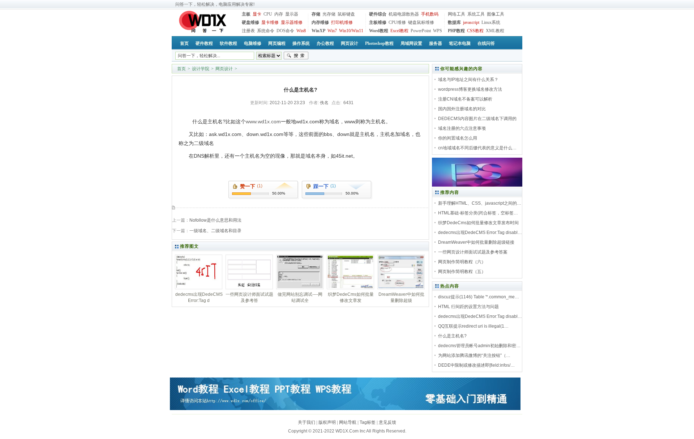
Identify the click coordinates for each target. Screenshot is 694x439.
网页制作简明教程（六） (462, 261)
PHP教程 (456, 30)
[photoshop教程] (477, 185)
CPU (268, 14)
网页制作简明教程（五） (462, 271)
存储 (316, 14)
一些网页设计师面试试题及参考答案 (472, 252)
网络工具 (456, 14)
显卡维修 (270, 22)
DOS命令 (285, 30)
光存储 (328, 14)
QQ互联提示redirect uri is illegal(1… (473, 326)
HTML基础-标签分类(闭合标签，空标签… (478, 213)
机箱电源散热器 (404, 14)
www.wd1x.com (263, 121)
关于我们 (306, 422)
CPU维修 (397, 22)
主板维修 (377, 22)
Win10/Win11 (351, 30)
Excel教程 (399, 30)
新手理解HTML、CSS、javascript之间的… (479, 203)
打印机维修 (342, 22)
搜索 (296, 56)
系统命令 (265, 30)
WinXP (318, 30)
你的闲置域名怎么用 (457, 138)
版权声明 (327, 422)
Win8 (301, 30)
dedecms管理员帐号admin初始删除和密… (479, 345)
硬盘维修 (250, 22)
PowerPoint (421, 30)
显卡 (257, 14)
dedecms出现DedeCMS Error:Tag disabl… (480, 232)
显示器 (291, 14)
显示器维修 (292, 22)
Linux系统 (490, 22)
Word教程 (378, 30)
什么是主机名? (452, 335)
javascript (471, 22)
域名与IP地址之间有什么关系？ (468, 79)
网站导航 (347, 422)
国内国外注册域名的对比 (462, 108)
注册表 (248, 30)
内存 (278, 14)
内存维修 (320, 22)
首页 (181, 68)
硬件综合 (377, 14)
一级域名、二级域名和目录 (215, 230)
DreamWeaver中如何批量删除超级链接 (476, 242)
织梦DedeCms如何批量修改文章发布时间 (478, 222)
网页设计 (224, 68)
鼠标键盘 (346, 14)
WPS (437, 30)
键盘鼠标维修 (421, 22)
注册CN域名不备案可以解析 (465, 99)
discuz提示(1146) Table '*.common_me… (478, 296)
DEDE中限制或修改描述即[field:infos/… (476, 365)
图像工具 (495, 14)
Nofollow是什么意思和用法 (215, 220)
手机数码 (429, 14)
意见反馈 (387, 422)
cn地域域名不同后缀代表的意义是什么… (477, 147)
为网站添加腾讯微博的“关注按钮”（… (474, 355)
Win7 (332, 30)
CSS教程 (475, 30)
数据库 (454, 22)
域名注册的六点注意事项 (462, 128)
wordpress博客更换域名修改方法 (470, 89)
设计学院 (200, 68)
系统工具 (476, 14)
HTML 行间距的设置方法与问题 (468, 306)
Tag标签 (368, 422)
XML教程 (495, 30)
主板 (246, 14)
